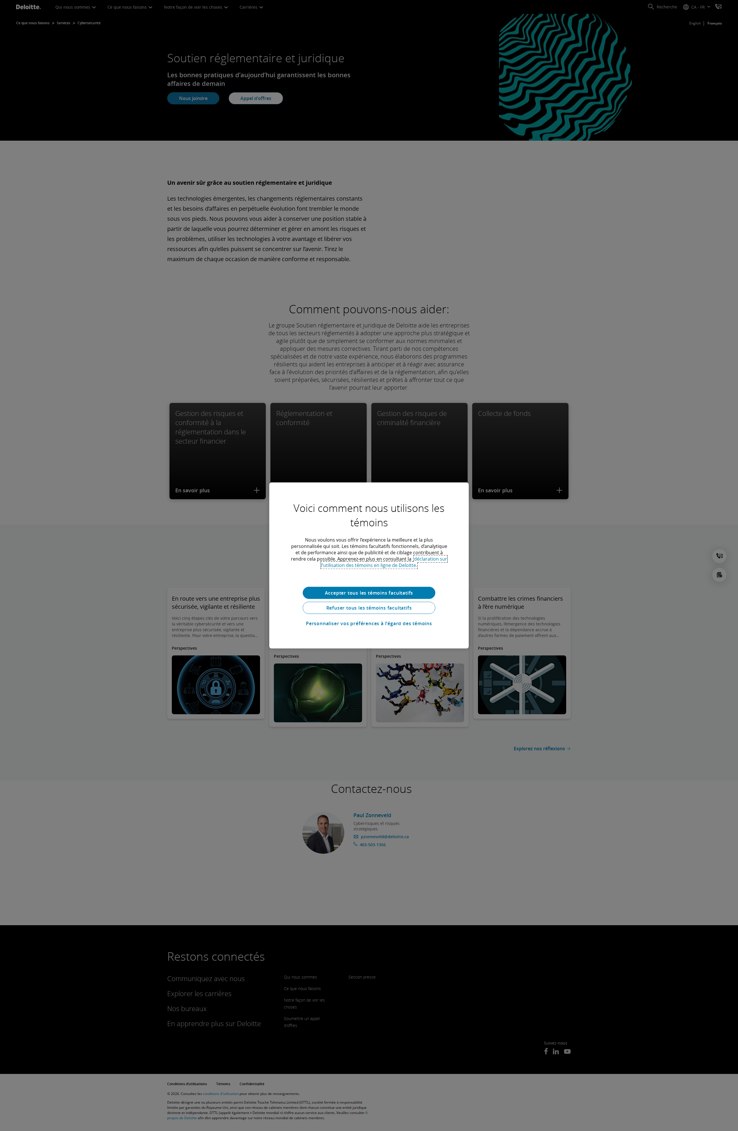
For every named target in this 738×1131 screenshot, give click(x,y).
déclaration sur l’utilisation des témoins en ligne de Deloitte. (384, 562)
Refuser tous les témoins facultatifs (369, 608)
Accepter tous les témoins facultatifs (369, 593)
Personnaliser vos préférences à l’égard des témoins (369, 623)
